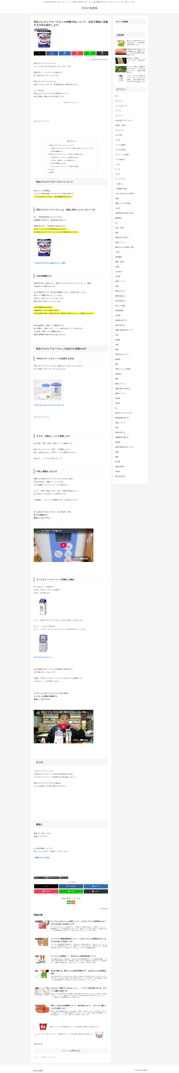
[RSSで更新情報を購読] (73, 902)
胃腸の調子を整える (54, 877)
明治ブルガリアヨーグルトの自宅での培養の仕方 (66, 154)
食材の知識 (65, 877)
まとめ (52, 169)
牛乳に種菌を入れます (59, 163)
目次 (68, 141)
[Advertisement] (71, 110)
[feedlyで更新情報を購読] (69, 902)
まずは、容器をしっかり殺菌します (64, 160)
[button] (102, 53)
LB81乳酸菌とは (57, 151)
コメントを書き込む (71, 1050)
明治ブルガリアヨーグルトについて (62, 145)
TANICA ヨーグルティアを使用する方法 (65, 157)
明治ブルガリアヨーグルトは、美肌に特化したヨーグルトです (72, 148)
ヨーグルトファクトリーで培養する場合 (65, 166)
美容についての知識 (41, 877)
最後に (52, 172)
